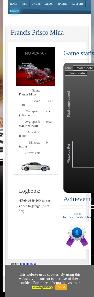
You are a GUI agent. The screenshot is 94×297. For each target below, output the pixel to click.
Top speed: (33, 111)
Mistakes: (34, 132)
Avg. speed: (32, 122)
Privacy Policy (42, 287)
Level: (36, 101)
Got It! (61, 287)
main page (29, 264)
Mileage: (34, 142)
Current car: (32, 153)
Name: (36, 90)
